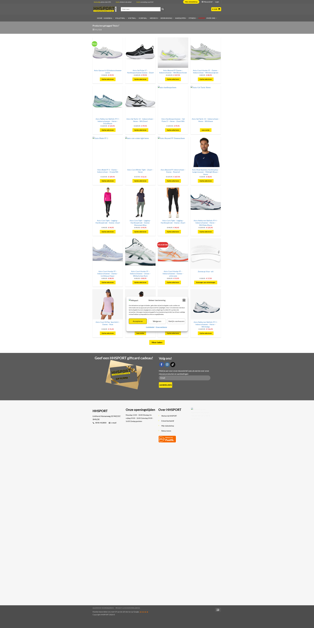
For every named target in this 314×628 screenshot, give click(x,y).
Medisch (154, 18)
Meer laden (157, 342)
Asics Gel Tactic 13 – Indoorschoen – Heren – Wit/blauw (206, 120)
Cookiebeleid (150, 327)
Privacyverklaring (161, 327)
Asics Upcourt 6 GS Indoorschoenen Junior (107, 71)
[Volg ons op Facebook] (161, 364)
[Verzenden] (163, 9)
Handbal (108, 18)
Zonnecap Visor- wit (205, 271)
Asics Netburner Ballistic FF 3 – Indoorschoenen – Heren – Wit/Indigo (206, 324)
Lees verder (206, 130)
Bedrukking (166, 18)
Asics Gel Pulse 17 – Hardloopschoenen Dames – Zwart (140, 71)
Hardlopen (180, 18)
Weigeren (157, 321)
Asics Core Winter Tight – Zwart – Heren (140, 171)
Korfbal (143, 18)
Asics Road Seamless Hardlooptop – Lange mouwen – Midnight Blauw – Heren (205, 172)
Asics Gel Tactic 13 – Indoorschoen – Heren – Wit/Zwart (140, 120)
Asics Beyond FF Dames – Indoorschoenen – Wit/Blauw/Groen (173, 71)
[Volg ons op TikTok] (172, 364)
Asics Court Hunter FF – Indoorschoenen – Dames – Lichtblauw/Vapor (107, 273)
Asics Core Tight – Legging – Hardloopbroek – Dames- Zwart (108, 221)
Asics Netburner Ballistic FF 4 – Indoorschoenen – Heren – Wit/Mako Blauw (206, 222)
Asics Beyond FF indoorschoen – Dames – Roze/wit (173, 171)
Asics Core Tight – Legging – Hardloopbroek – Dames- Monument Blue (140, 222)
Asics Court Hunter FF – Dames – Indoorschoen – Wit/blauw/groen (205, 71)
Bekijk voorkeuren (176, 321)
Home (99, 18)
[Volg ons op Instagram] (167, 364)
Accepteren (138, 321)
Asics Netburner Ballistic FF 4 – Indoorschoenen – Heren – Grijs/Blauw (108, 121)
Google (136, 612)
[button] (184, 300)
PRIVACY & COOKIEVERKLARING (128, 608)
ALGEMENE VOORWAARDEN (103, 608)
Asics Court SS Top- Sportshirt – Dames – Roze (108, 323)
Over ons (210, 18)
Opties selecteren (108, 79)
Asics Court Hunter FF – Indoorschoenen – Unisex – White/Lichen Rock (140, 273)
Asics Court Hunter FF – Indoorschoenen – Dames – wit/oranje (173, 273)
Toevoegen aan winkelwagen (205, 282)
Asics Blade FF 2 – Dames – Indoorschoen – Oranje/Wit (107, 171)
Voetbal (132, 18)
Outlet (201, 18)
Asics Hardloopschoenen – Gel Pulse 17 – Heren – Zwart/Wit (173, 120)
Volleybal (120, 18)
